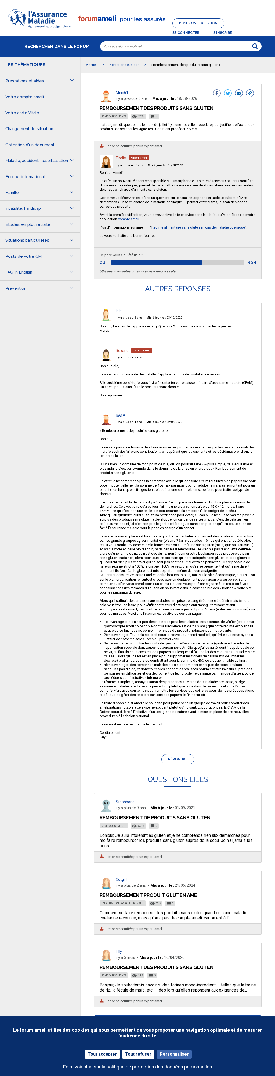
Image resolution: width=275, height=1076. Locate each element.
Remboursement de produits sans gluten (155, 817)
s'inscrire (222, 33)
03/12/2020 (164, 317)
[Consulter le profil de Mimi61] (106, 100)
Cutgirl (121, 879)
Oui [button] (109, 263)
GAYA (120, 415)
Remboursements (113, 116)
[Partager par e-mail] (239, 93)
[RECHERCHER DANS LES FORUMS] (255, 46)
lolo (119, 311)
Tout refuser (138, 1054)
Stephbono (125, 802)
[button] (137, 28)
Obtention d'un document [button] (30, 144)
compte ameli (128, 219)
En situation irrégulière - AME (122, 903)
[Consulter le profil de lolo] (106, 319)
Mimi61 (122, 92)
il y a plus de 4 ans (129, 422)
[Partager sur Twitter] (228, 93)
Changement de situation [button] (29, 128)
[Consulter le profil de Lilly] (106, 959)
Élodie (121, 158)
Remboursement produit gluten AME (148, 895)
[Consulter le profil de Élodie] (106, 166)
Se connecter (185, 33)
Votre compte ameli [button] (24, 96)
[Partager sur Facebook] (217, 93)
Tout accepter (102, 1054)
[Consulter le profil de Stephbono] (106, 810)
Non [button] (252, 263)
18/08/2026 (165, 165)
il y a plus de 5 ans (129, 317)
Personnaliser (174, 1054)
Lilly (119, 951)
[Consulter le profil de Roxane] (106, 359)
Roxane (122, 350)
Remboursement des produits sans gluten (157, 967)
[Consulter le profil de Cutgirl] (106, 887)
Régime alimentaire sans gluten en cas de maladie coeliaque (198, 227)
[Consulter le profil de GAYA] (106, 423)
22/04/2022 (164, 422)
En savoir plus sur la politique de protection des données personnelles (137, 1067)
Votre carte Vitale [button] (22, 112)
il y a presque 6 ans (129, 165)
